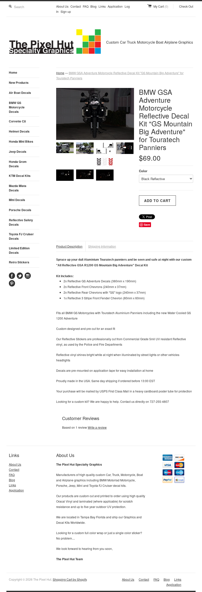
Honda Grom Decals (18, 163)
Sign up (66, 11)
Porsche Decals (20, 210)
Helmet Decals (19, 131)
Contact (75, 6)
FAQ (85, 6)
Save (147, 224)
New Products (19, 82)
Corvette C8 (17, 121)
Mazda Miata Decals (17, 188)
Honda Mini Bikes (21, 141)
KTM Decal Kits (20, 175)
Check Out (186, 6)
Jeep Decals (17, 151)
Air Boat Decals (20, 92)
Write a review (97, 427)
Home (13, 72)
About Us (62, 6)
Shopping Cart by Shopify (70, 579)
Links (102, 6)
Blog (93, 6)
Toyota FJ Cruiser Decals (21, 236)
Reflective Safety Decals (21, 222)
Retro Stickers (19, 262)
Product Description (69, 246)
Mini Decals (17, 200)
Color (143, 171)
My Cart (160, 6)
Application (115, 6)
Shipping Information (102, 246)
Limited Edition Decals (19, 250)
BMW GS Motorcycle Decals (17, 107)
